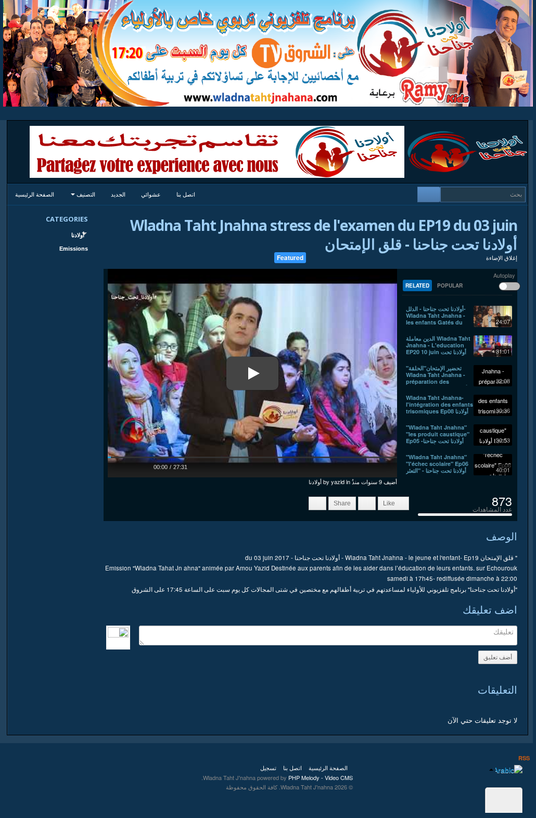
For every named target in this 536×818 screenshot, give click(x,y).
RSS (524, 758)
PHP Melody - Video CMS (320, 777)
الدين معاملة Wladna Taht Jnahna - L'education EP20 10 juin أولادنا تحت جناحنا (438, 348)
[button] (121, 466)
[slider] (253, 457)
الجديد (118, 194)
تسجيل (268, 767)
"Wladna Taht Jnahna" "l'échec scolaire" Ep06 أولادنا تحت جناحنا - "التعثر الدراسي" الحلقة (437, 467)
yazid (337, 481)
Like (390, 503)
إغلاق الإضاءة (501, 257)
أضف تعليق (497, 657)
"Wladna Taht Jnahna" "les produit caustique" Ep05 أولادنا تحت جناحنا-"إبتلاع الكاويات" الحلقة (437, 437)
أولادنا (77, 235)
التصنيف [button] (85, 194)
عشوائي (151, 194)
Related (417, 285)
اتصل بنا (185, 194)
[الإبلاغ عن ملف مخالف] (317, 503)
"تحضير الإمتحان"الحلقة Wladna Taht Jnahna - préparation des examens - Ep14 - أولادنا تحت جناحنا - (436, 381)
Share (342, 503)
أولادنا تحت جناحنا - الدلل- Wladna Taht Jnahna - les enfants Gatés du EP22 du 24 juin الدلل (436, 319)
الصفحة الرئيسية (34, 194)
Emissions (73, 248)
